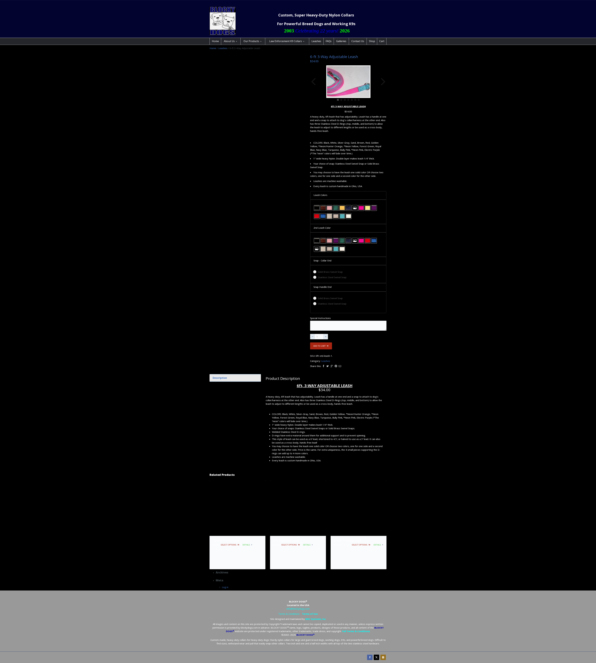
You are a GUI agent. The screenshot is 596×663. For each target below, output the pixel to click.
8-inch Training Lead (347, 540)
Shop (372, 41)
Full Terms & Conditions (356, 631)
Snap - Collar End (322, 260)
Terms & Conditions (289, 613)
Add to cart (319, 345)
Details (246, 544)
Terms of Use (310, 613)
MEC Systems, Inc (315, 618)
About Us (229, 41)
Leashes (316, 41)
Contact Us (357, 41)
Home (215, 41)
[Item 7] (359, 100)
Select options (228, 544)
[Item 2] (341, 100)
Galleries (341, 41)
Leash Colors (320, 195)
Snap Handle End (323, 286)
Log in (225, 587)
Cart (381, 41)
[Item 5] (352, 100)
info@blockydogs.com (298, 608)
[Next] (382, 81)
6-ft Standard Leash (286, 540)
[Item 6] (355, 100)
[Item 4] (348, 100)
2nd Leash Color (322, 227)
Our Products (251, 41)
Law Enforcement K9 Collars (285, 41)
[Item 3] (345, 100)
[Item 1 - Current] (338, 100)
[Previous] (314, 81)
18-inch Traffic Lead (226, 540)
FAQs (329, 41)
